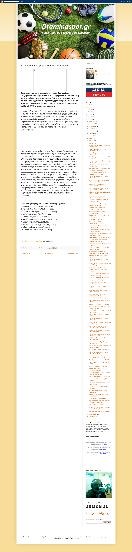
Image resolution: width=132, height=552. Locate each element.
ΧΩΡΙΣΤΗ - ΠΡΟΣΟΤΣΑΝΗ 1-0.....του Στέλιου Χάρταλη (99, 248)
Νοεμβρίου (92, 124)
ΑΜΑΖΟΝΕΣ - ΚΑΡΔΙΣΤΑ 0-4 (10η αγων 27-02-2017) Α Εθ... (99, 408)
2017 (89, 119)
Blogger (77, 538)
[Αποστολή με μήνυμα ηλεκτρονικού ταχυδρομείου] (48, 248)
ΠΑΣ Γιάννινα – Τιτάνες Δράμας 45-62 (99, 349)
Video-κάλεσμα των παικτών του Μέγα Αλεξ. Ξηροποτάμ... (99, 230)
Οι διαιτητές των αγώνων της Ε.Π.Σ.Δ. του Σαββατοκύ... (99, 330)
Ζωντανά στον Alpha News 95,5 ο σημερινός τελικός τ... (98, 185)
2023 (89, 104)
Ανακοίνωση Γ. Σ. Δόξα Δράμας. (97, 267)
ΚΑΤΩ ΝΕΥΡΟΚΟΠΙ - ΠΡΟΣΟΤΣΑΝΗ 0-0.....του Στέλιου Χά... (99, 373)
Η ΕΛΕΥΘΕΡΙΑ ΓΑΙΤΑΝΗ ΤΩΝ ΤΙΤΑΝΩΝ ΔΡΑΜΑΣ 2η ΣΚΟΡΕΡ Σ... (100, 401)
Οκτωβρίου (92, 126)
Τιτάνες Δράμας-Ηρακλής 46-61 (97, 280)
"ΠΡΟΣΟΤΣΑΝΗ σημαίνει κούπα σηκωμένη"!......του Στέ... (97, 173)
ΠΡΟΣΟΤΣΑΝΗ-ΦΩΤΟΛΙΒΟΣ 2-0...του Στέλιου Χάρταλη (99, 307)
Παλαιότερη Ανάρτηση (73, 253)
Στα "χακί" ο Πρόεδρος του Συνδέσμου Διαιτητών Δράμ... (99, 146)
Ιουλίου (91, 133)
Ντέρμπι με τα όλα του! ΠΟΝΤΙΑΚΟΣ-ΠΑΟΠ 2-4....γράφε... (99, 369)
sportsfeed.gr (48, 241)
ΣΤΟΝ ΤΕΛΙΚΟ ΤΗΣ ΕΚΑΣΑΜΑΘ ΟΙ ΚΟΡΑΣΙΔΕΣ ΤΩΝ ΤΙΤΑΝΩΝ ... (98, 188)
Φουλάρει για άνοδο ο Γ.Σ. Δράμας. (98, 366)
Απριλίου (91, 140)
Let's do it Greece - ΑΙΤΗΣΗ (96, 405)
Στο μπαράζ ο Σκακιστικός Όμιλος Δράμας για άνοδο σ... (98, 196)
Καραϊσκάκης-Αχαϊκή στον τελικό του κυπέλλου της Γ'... (99, 165)
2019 (89, 114)
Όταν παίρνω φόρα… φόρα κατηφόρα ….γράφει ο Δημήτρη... (99, 169)
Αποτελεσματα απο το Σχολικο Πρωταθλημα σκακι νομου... (97, 356)
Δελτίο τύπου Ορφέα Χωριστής (97, 298)
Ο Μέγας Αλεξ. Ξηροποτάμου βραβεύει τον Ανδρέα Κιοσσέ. (99, 334)
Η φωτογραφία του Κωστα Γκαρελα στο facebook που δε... (99, 181)
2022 (89, 107)
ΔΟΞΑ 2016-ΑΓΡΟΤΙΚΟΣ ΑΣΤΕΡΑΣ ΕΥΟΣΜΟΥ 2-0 (98, 200)
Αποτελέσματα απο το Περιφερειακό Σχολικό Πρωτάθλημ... (98, 294)
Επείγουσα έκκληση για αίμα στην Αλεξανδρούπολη (98, 149)
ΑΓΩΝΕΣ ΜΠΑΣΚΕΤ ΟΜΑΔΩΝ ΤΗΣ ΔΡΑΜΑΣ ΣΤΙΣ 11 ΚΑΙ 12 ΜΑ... (98, 327)
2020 (89, 112)
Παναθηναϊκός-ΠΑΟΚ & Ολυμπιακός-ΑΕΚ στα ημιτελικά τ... (99, 216)
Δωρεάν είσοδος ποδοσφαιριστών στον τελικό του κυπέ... (99, 290)
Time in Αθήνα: (98, 513)
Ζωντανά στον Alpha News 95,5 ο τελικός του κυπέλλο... (98, 204)
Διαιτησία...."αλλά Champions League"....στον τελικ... (97, 208)
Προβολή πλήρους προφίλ (102, 74)
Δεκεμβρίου (92, 121)
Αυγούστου (92, 131)
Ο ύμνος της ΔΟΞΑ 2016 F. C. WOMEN (99, 304)
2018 (89, 117)
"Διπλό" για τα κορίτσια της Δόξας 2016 (99, 360)
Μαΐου (91, 138)
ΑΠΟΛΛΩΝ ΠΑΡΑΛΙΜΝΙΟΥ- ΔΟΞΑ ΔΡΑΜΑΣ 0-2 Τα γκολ (98, 240)
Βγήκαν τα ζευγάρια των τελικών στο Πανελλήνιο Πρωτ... (99, 274)
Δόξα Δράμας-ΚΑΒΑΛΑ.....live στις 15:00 (100, 376)
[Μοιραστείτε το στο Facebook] (53, 248)
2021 (89, 109)
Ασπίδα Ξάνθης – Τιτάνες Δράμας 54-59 (100, 237)
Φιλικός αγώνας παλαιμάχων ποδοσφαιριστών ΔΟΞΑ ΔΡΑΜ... (98, 252)
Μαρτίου (91, 143)
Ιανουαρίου (92, 416)
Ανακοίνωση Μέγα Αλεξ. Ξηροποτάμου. (99, 277)
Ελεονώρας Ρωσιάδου (33, 241)
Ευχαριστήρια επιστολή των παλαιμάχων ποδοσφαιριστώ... (100, 234)
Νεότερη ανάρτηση (26, 253)
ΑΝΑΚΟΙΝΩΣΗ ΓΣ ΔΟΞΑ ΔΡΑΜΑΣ (98, 398)
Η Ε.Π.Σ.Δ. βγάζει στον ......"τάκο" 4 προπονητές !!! (98, 338)
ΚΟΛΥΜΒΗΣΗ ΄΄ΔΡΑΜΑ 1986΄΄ (97, 219)
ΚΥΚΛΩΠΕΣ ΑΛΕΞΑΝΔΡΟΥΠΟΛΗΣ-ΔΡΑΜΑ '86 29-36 (99, 352)
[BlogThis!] (50, 248)
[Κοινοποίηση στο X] (52, 248)
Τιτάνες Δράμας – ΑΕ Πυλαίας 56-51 (99, 411)
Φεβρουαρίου (93, 414)
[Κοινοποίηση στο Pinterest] (55, 248)
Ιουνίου (91, 136)
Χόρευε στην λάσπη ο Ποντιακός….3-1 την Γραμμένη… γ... (99, 283)
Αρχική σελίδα (49, 253)
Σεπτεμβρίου (92, 128)
